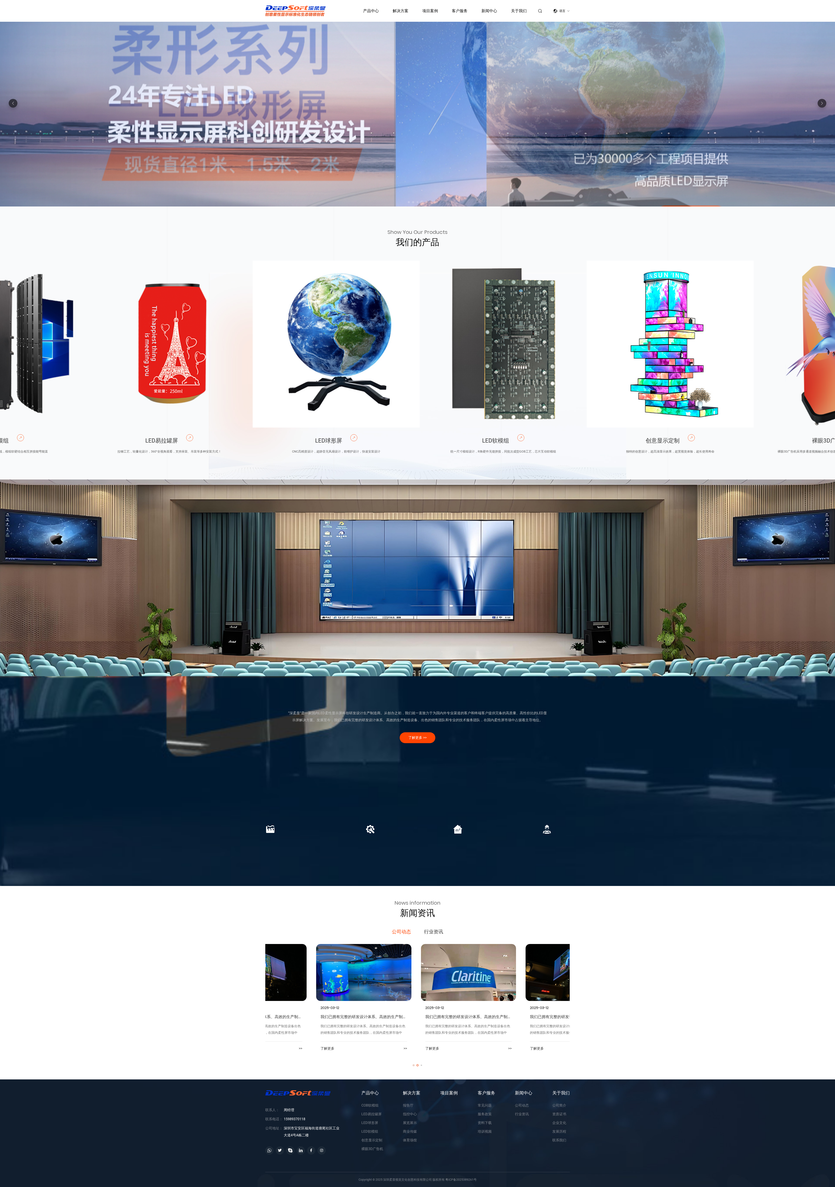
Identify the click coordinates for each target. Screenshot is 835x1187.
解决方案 (400, 10)
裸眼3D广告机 (744, 440)
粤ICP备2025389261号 (461, 1179)
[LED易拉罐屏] (83, 344)
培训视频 (485, 1131)
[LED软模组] (417, 344)
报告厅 (296, 649)
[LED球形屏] (250, 344)
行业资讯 (433, 931)
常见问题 (485, 1105)
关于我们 (519, 10)
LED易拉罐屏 (76, 440)
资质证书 (559, 1114)
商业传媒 (478, 664)
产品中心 (371, 10)
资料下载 (485, 1123)
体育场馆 (539, 664)
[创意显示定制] (584, 344)
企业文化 (559, 1123)
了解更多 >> (417, 738)
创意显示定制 (577, 440)
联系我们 (559, 1140)
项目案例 (430, 10)
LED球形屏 (242, 440)
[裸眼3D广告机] (751, 344)
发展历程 (559, 1131)
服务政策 (485, 1114)
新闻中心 (489, 10)
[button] (822, 103)
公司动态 (401, 931)
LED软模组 (409, 440)
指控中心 (356, 664)
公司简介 (559, 1105)
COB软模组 (370, 1105)
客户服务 (460, 10)
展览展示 (417, 664)
